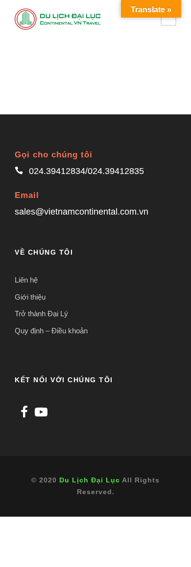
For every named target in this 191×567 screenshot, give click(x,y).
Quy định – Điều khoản (51, 331)
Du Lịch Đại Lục (89, 480)
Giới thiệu (30, 297)
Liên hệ (26, 280)
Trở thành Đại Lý (41, 313)
